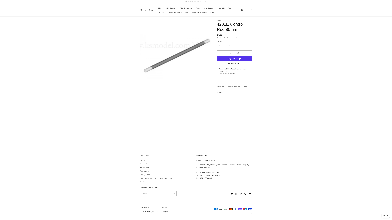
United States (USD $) (149, 211)
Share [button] (221, 92)
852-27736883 (217, 175)
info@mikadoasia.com (210, 172)
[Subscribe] (174, 193)
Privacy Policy (145, 174)
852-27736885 (206, 178)
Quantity (219, 41)
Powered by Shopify (246, 213)
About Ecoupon (145, 182)
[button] (170, 8)
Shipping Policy (145, 167)
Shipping (220, 38)
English (165, 211)
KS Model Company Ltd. (205, 160)
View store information (227, 77)
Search (142, 160)
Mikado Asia (238, 213)
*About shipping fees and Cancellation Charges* (157, 178)
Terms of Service (146, 164)
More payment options (234, 63)
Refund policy (144, 171)
